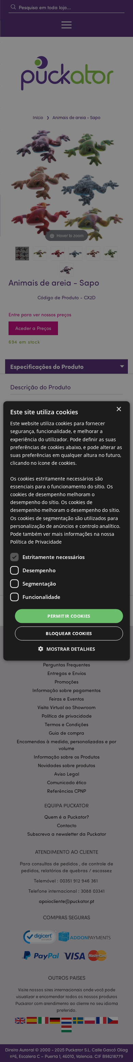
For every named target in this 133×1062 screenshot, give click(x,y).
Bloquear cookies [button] (69, 633)
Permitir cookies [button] (68, 616)
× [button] (118, 409)
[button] (66, 649)
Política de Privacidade (36, 542)
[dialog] (66, 531)
